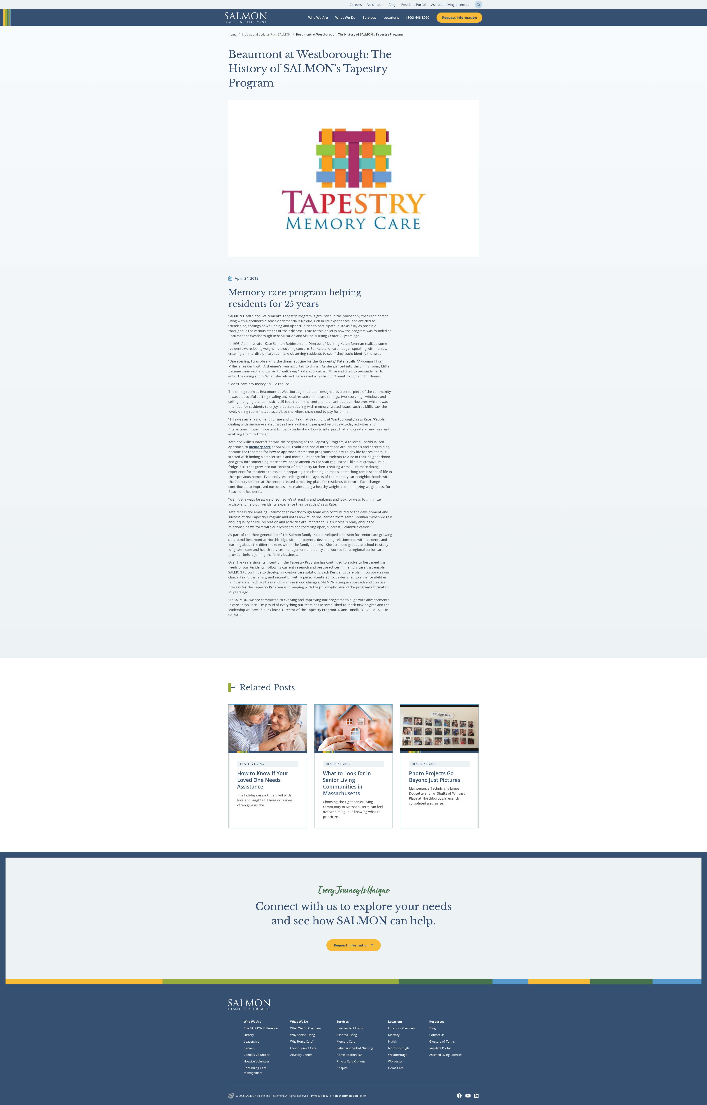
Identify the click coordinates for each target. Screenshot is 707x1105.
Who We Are (318, 17)
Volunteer (375, 4)
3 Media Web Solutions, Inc (231, 1096)
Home (232, 34)
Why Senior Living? (303, 1035)
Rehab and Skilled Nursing (355, 1048)
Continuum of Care (303, 1048)
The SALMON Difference (261, 1028)
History (249, 1035)
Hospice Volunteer (256, 1061)
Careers (356, 4)
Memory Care (346, 1041)
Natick (392, 1041)
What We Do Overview (305, 1028)
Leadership (251, 1041)
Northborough (398, 1048)
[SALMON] (246, 17)
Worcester (395, 1061)
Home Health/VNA (349, 1055)
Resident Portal (413, 4)
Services (369, 17)
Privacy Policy (319, 1095)
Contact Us (436, 1035)
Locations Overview (401, 1028)
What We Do (345, 17)
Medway (394, 1035)
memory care (260, 447)
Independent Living (350, 1028)
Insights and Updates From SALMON (266, 34)
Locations (391, 17)
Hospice (342, 1068)
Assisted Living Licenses (450, 4)
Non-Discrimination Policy (349, 1095)
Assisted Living (347, 1035)
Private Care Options (351, 1061)
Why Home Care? (302, 1041)
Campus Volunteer (257, 1055)
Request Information (459, 17)
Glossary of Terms (442, 1041)
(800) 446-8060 (417, 17)
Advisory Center (301, 1055)
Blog (392, 4)
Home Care (396, 1068)
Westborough (397, 1055)
